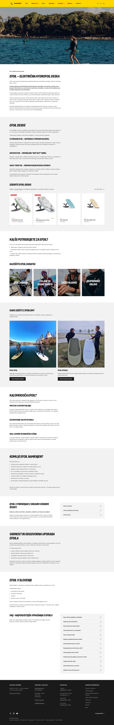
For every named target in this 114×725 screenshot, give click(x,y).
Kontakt (87, 705)
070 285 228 (63, 705)
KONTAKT (78, 3)
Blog (86, 707)
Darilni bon (88, 700)
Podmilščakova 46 (39, 688)
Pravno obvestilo (58, 720)
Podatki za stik (23, 720)
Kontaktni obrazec (39, 700)
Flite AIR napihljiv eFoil (89, 220)
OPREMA (69, 3)
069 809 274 (63, 690)
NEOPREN (51, 3)
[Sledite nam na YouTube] (17, 713)
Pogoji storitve (31, 720)
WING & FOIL (34, 3)
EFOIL (43, 3)
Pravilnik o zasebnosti (14, 720)
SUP (26, 3)
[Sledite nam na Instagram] (14, 713)
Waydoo (13, 218)
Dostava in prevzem (90, 688)
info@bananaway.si (39, 703)
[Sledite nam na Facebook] (10, 713)
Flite (60, 218)
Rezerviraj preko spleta (18, 378)
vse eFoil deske (18, 189)
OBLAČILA (60, 3)
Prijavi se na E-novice (15, 693)
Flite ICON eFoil (64, 220)
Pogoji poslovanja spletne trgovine (91, 694)
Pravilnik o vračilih (40, 720)
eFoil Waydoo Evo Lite (17, 220)
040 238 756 (63, 700)
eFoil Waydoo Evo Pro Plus (42, 220)
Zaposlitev (88, 702)
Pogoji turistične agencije (91, 697)
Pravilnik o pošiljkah (49, 720)
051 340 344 (63, 695)
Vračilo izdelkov (89, 691)
